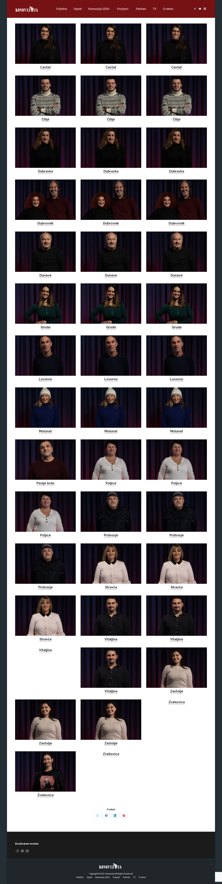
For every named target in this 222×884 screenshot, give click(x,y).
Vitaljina (110, 639)
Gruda (45, 327)
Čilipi (45, 119)
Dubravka (45, 171)
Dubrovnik (45, 223)
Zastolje (176, 691)
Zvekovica (176, 702)
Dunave (45, 275)
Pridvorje (111, 535)
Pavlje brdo (45, 483)
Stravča (111, 587)
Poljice (111, 483)
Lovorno (45, 379)
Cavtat (45, 67)
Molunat (45, 431)
